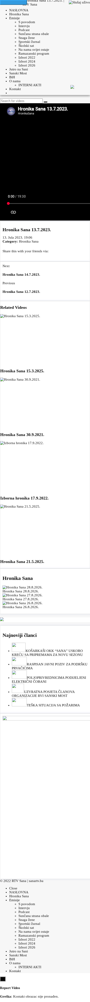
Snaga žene (26, 38)
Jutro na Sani (18, 69)
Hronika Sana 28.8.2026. (21, 591)
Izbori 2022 (26, 57)
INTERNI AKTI (29, 85)
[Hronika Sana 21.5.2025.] (45, 530)
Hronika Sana (19, 14)
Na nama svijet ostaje (33, 49)
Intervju (24, 26)
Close (13, 888)
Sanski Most (18, 73)
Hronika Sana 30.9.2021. (22, 434)
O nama (15, 81)
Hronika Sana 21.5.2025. (22, 561)
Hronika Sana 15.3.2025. (22, 371)
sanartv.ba (36, 881)
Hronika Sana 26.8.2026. (21, 607)
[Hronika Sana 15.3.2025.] (45, 339)
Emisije (14, 18)
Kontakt (15, 89)
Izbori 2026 (26, 65)
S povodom (26, 22)
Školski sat (26, 45)
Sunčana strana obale (33, 34)
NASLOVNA (18, 10)
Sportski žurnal (29, 42)
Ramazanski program (33, 53)
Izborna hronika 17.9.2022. (24, 498)
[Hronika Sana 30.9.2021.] (45, 403)
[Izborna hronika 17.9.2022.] (45, 466)
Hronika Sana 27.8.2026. (21, 599)
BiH (12, 77)
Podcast (24, 30)
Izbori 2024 (26, 61)
